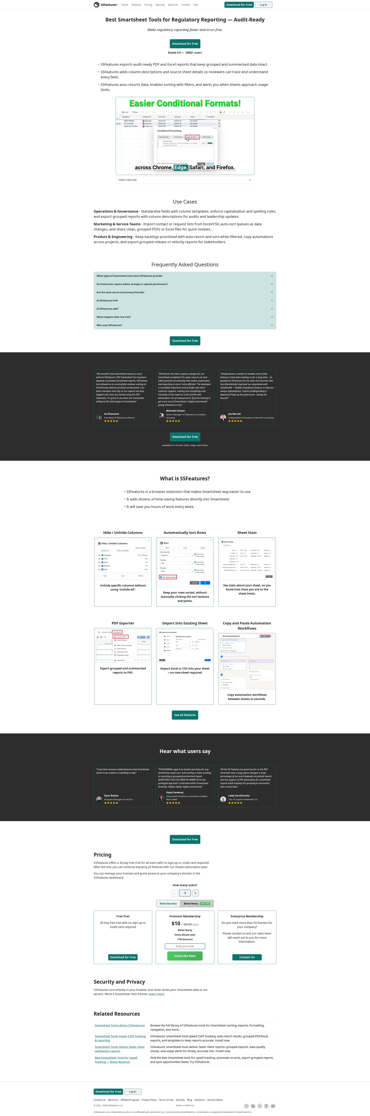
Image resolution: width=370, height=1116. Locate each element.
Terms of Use (166, 1099)
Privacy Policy (149, 1099)
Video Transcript (128, 179)
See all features (185, 715)
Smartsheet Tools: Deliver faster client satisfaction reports (120, 1049)
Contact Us (247, 957)
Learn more (156, 994)
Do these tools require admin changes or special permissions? (132, 284)
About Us (173, 4)
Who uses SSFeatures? (109, 325)
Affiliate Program (130, 1099)
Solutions (200, 1099)
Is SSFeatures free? (107, 300)
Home (124, 4)
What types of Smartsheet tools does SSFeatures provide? (130, 275)
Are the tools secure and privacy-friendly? (120, 292)
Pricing (148, 4)
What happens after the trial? (114, 317)
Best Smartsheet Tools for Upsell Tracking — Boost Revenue (116, 1060)
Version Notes (215, 1099)
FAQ (196, 4)
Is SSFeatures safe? (108, 308)
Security (160, 4)
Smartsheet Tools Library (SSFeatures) (120, 1025)
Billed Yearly (196, 903)
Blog (189, 1099)
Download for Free (239, 5)
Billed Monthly (168, 903)
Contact (186, 4)
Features (136, 4)
